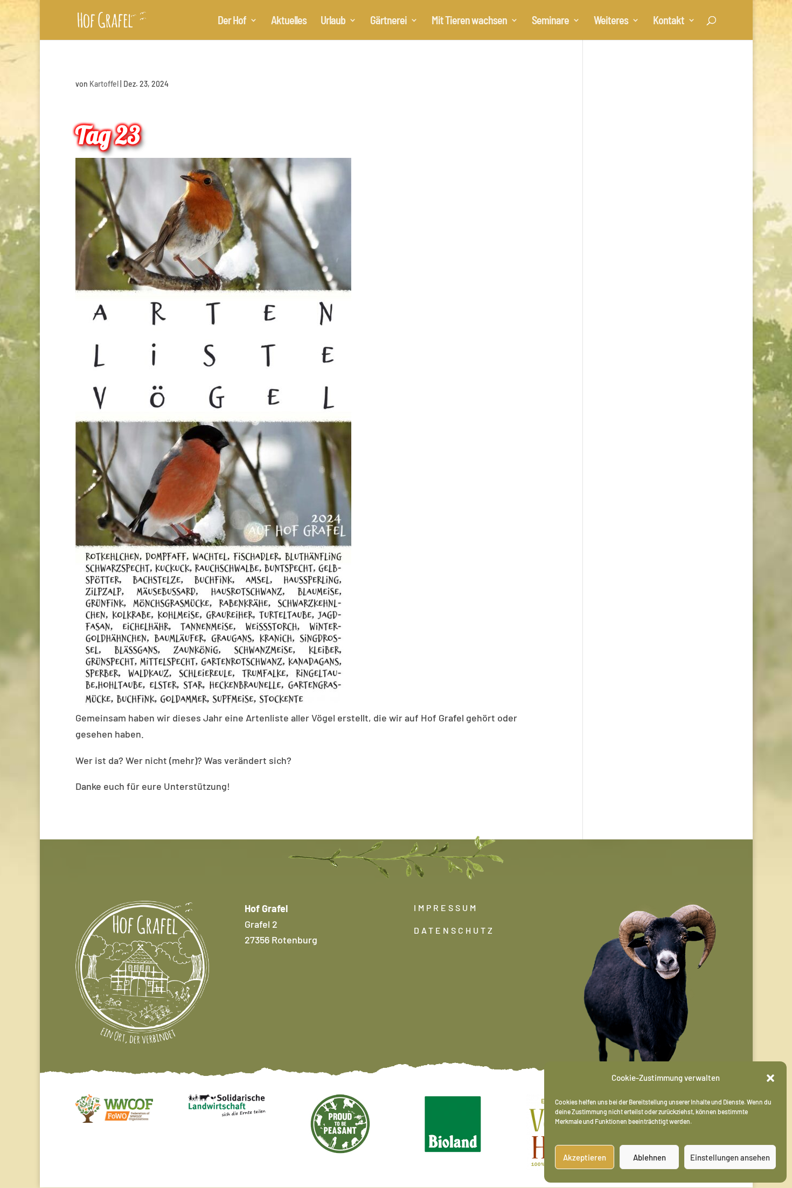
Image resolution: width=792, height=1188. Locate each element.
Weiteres (611, 21)
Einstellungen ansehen (730, 1157)
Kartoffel (104, 83)
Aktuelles (289, 21)
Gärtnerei (388, 21)
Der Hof (232, 21)
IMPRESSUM (446, 907)
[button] (770, 1078)
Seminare (550, 21)
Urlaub (333, 21)
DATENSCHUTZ (454, 930)
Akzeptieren (584, 1157)
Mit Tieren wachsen (469, 21)
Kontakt (668, 21)
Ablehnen (649, 1157)
